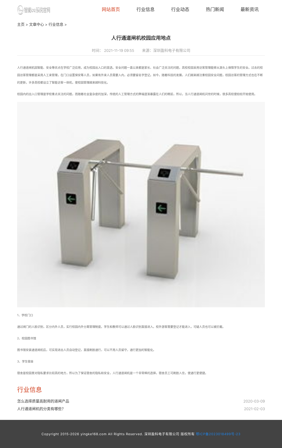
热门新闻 (215, 9)
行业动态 (180, 9)
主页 (21, 24)
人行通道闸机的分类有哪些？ (41, 409)
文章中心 (36, 24)
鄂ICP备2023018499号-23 (218, 434)
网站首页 (111, 9)
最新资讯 (250, 9)
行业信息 (145, 9)
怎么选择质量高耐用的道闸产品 (43, 401)
